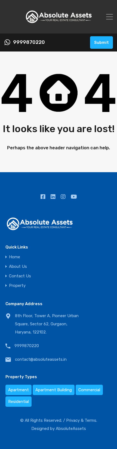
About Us (18, 267)
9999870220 (29, 42)
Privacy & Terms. (81, 420)
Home (14, 257)
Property (17, 286)
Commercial (89, 389)
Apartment (18, 389)
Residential (18, 401)
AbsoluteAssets (71, 428)
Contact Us (20, 276)
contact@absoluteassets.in (41, 359)
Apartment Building (53, 389)
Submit (101, 42)
